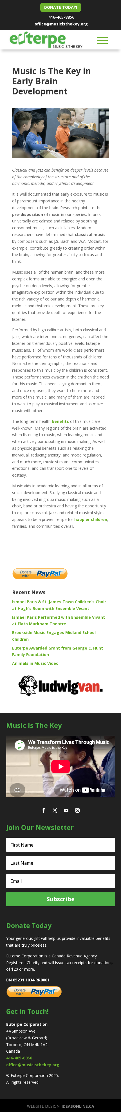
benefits (60, 421)
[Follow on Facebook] (43, 810)
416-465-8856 (61, 17)
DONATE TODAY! (60, 7)
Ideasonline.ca (78, 1106)
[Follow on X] (54, 810)
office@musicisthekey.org (61, 24)
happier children (90, 519)
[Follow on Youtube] (66, 810)
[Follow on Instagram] (77, 810)
